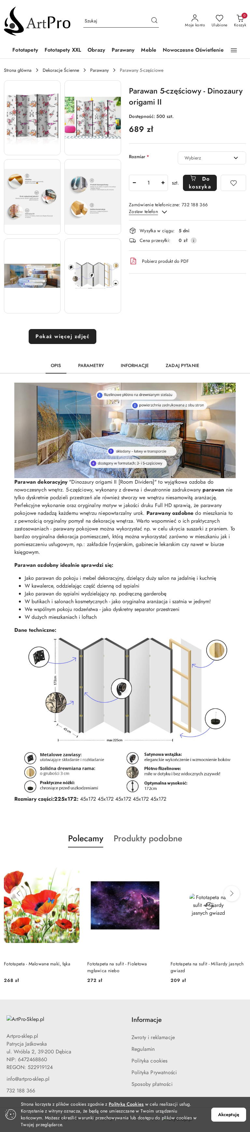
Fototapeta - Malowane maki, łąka (37, 963)
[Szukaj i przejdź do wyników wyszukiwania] (154, 21)
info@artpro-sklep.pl (28, 1079)
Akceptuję (228, 1114)
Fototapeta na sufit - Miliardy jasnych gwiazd (207, 966)
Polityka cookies (150, 1060)
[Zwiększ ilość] (163, 183)
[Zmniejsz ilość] (134, 183)
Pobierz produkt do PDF (165, 261)
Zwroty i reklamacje (153, 1037)
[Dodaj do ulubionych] (233, 183)
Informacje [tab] (135, 365)
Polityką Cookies (126, 1104)
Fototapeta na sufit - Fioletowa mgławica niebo (117, 966)
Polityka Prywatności (154, 1072)
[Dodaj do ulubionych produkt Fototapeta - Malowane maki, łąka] (72, 863)
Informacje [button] (147, 1019)
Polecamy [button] (85, 838)
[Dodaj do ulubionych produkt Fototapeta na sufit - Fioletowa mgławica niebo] (155, 863)
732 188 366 (21, 1090)
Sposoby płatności (152, 1084)
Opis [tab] (56, 365)
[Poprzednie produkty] (18, 893)
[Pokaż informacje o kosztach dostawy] (193, 240)
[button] (234, 50)
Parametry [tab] (91, 365)
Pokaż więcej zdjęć (62, 336)
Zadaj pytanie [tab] (182, 365)
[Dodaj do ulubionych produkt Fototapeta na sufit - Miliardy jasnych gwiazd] (238, 863)
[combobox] (212, 157)
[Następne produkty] (232, 893)
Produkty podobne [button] (148, 838)
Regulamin (143, 1049)
